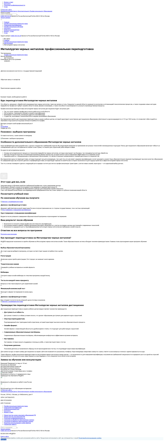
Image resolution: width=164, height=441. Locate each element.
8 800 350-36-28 (6, 16)
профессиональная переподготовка (16, 55)
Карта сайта (5, 436)
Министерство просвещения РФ (14, 416)
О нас (6, 7)
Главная (6, 22)
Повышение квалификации (13, 25)
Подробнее (4, 126)
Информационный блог (11, 30)
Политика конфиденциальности (14, 5)
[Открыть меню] (1, 19)
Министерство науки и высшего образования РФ (20, 415)
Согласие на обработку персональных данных (19, 420)
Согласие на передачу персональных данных (18, 421)
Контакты (7, 3)
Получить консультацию (9, 234)
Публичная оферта (10, 424)
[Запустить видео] (4, 176)
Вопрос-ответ (8, 2)
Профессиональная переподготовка (16, 23)
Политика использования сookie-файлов (17, 423)
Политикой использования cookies (90, 438)
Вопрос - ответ (9, 31)
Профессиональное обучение (13, 26)
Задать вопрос (5, 17)
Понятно (3, 439)
